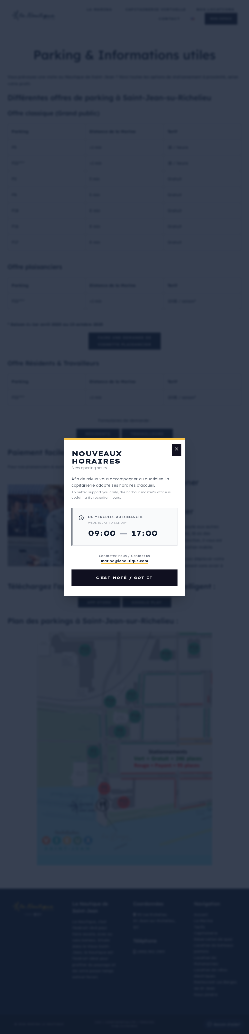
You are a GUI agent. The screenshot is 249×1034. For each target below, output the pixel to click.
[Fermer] (176, 450)
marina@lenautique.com (124, 561)
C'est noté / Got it (124, 578)
